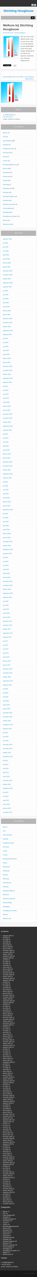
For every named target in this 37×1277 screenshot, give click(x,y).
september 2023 (8, 378)
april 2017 (6, 653)
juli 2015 (5, 732)
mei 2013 (5, 796)
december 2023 (7, 366)
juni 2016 (5, 693)
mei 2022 (5, 442)
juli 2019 (5, 557)
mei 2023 (5, 394)
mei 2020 (5, 521)
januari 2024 (6, 362)
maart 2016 (6, 705)
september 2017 (8, 633)
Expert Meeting (7, 140)
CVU (4, 136)
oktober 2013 (7, 784)
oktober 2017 (7, 629)
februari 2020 (7, 533)
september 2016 (8, 681)
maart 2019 (6, 573)
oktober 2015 (7, 720)
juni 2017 (5, 645)
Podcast (5, 180)
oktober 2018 (7, 589)
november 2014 (7, 748)
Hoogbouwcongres (8, 148)
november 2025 (7, 274)
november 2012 (7, 812)
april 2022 (6, 446)
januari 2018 (6, 617)
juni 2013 (5, 792)
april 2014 (6, 772)
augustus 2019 (7, 553)
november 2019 (7, 541)
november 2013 (7, 780)
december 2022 (7, 414)
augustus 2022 (7, 430)
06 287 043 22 (8, 117)
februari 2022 (7, 454)
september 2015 (8, 724)
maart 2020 (6, 529)
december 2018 (7, 581)
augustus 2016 (7, 685)
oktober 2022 (7, 422)
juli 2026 (5, 243)
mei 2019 (5, 565)
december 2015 (7, 712)
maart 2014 (6, 776)
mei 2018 (5, 605)
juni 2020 (5, 517)
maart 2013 (6, 804)
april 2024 (6, 350)
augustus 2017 (7, 637)
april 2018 (6, 609)
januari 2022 (6, 458)
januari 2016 (6, 708)
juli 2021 (5, 482)
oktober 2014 (7, 752)
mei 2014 (5, 768)
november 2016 (7, 673)
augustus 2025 (7, 286)
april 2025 (6, 302)
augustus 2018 (7, 597)
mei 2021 (5, 489)
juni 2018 (5, 601)
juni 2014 (5, 764)
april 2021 (6, 493)
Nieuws (5, 168)
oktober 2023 (7, 374)
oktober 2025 (7, 278)
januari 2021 (6, 505)
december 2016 (7, 669)
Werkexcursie (7, 224)
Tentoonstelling (7, 208)
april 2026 (6, 255)
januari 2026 (6, 267)
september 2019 (8, 549)
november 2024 (7, 322)
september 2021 (8, 474)
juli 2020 (5, 513)
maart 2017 (6, 657)
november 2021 (7, 466)
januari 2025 (6, 314)
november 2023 (7, 370)
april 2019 (6, 569)
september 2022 (8, 426)
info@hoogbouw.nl (9, 114)
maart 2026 (6, 259)
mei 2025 (5, 298)
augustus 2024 (7, 334)
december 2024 (7, 318)
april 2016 (6, 701)
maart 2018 (6, 613)
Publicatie (6, 192)
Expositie (5, 144)
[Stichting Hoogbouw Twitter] (35, 5)
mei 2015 (5, 740)
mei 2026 (5, 251)
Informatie (6, 152)
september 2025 (8, 282)
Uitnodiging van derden (10, 216)
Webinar (5, 220)
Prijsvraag (6, 184)
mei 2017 (5, 649)
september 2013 (8, 788)
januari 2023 (6, 410)
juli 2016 (5, 689)
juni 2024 (5, 342)
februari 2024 (7, 358)
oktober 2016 (7, 677)
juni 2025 (5, 294)
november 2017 (7, 625)
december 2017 (7, 621)
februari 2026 (7, 263)
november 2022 (7, 418)
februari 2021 (7, 501)
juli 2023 (5, 386)
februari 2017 (7, 661)
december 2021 (7, 462)
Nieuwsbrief (6, 172)
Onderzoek (6, 176)
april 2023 (6, 398)
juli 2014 (5, 760)
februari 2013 (7, 808)
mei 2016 (5, 697)
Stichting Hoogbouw (18, 10)
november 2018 (7, 585)
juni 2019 (5, 561)
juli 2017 (5, 641)
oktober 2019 (7, 545)
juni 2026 (5, 247)
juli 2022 (5, 434)
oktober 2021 (7, 470)
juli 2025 (5, 290)
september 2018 (8, 593)
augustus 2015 (7, 728)
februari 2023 (7, 406)
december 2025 (7, 271)
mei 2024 (5, 346)
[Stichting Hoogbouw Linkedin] (32, 5)
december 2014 (7, 744)
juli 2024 (5, 338)
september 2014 (8, 756)
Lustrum (5, 160)
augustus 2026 (7, 239)
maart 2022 (6, 450)
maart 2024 (6, 354)
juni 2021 (5, 486)
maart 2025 (6, 306)
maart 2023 (6, 402)
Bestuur (5, 132)
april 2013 (6, 800)
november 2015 (7, 716)
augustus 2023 (7, 382)
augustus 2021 (7, 478)
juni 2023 (5, 390)
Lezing (5, 156)
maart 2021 (6, 497)
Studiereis (6, 200)
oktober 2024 (7, 326)
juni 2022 (5, 438)
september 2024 (8, 330)
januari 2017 (6, 665)
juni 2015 (5, 736)
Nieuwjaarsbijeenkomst (10, 164)
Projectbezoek (7, 188)
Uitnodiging (6, 212)
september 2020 (8, 509)
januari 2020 (6, 537)
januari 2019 (6, 577)
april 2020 (6, 525)
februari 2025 (7, 310)
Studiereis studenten (9, 204)
